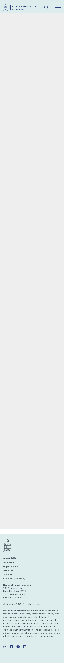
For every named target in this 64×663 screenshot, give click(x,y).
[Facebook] (11, 646)
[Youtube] (18, 646)
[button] (46, 7)
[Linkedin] (24, 646)
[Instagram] (5, 646)
